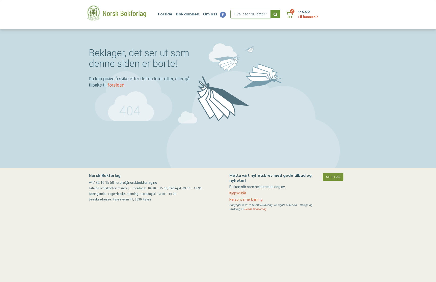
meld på (333, 177)
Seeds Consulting (255, 209)
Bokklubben (187, 14)
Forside (165, 14)
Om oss (210, 14)
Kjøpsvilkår (237, 193)
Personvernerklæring (246, 199)
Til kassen (307, 17)
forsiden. (116, 85)
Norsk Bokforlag (105, 175)
